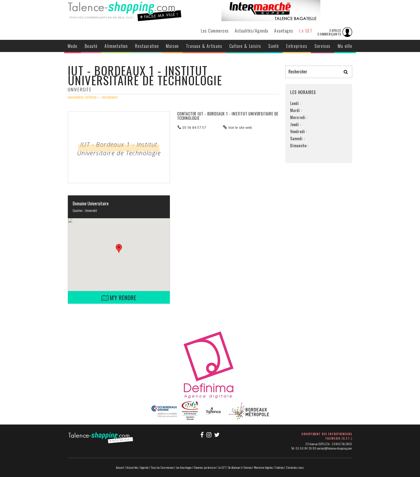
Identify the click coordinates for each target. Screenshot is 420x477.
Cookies (279, 467)
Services (323, 46)
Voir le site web (240, 127)
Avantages (283, 30)
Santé (273, 46)
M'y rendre (122, 297)
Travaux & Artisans (204, 46)
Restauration (147, 46)
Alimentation (116, 46)
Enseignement (110, 97)
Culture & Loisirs (245, 46)
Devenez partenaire (205, 467)
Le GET (306, 30)
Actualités (251, 30)
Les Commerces (215, 30)
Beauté (91, 46)
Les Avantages (184, 467)
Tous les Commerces (162, 467)
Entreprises (296, 46)
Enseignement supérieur (82, 97)
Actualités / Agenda (137, 467)
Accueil (120, 467)
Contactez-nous (295, 467)
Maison (172, 46)
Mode (72, 46)
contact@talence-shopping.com (334, 448)
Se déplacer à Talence (240, 467)
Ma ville (345, 46)
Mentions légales (263, 467)
